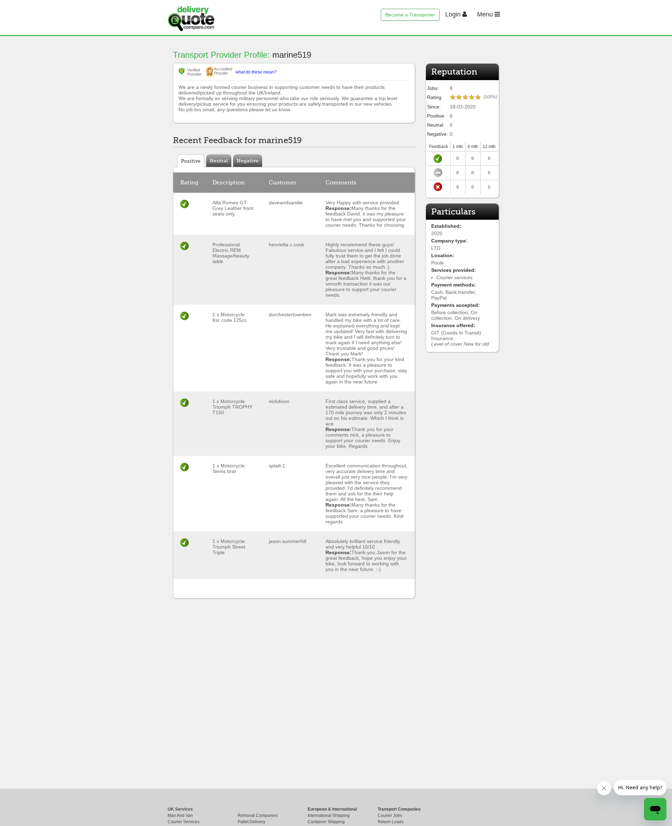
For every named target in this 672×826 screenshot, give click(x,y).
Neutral (219, 160)
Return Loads (391, 821)
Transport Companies (399, 809)
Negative (248, 160)
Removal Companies (258, 815)
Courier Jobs (390, 815)
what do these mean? (256, 72)
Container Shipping (326, 821)
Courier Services (184, 821)
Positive (191, 161)
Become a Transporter (410, 14)
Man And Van (180, 815)
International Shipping (329, 815)
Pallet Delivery (251, 821)
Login (453, 14)
